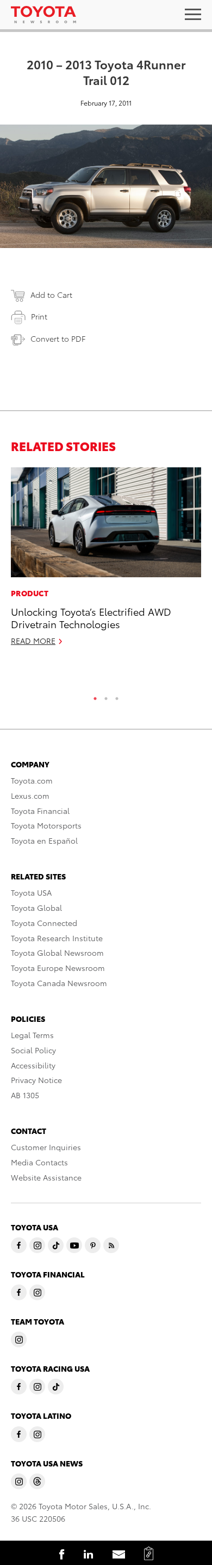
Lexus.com (30, 795)
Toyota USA (31, 892)
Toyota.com (32, 780)
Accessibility (33, 1065)
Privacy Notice (36, 1079)
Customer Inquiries (46, 1147)
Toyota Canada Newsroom (59, 982)
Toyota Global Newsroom (57, 952)
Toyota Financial (40, 810)
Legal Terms (32, 1034)
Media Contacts (39, 1162)
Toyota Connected (44, 922)
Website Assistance (46, 1177)
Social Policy (33, 1050)
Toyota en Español (44, 840)
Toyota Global (36, 907)
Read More (33, 640)
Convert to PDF (57, 338)
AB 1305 (25, 1095)
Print (39, 316)
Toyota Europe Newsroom (58, 967)
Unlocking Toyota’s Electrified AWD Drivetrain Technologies (91, 617)
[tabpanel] (106, 561)
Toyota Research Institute (57, 938)
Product (29, 593)
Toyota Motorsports (46, 825)
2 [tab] (106, 696)
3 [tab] (117, 696)
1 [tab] (95, 696)
